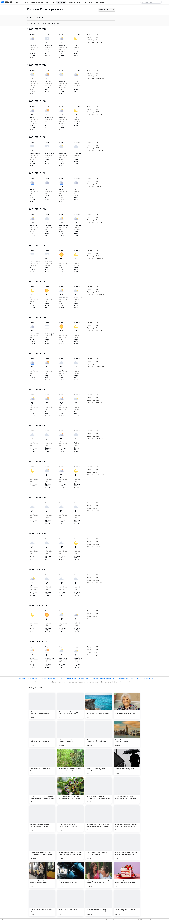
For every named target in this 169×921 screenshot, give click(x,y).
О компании (8, 919)
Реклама (15, 919)
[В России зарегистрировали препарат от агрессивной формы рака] (98, 903)
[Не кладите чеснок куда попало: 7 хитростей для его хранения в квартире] (127, 818)
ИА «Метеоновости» (162, 919)
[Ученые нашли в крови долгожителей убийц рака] (70, 875)
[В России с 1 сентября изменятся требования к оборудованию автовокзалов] (42, 875)
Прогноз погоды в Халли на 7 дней (77, 678)
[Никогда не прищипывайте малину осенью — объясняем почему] (98, 762)
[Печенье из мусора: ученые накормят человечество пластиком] (70, 903)
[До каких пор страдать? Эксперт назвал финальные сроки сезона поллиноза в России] (70, 847)
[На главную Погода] (8, 2)
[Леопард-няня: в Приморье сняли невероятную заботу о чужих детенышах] (70, 762)
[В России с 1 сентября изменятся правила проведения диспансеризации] (70, 734)
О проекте (102, 919)
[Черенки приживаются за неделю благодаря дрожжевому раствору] (98, 818)
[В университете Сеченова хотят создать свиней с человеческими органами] (42, 790)
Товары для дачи (147, 678)
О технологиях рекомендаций (131, 919)
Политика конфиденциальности (114, 919)
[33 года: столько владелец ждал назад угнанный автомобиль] (127, 847)
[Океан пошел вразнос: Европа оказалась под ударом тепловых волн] (98, 706)
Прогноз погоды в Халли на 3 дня (26, 678)
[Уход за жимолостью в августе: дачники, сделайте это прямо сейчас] (70, 790)
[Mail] (2, 2)
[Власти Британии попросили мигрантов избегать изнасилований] (127, 734)
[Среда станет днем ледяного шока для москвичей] (98, 847)
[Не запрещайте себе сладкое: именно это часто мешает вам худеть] (127, 875)
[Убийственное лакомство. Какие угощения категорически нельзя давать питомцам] (42, 706)
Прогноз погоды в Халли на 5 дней (51, 678)
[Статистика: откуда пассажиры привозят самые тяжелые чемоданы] (42, 903)
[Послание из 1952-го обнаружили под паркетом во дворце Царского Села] (70, 706)
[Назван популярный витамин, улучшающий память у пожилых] (127, 903)
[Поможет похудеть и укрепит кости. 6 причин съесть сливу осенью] (98, 734)
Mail (3, 919)
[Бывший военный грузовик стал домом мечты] (42, 762)
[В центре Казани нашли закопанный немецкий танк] (42, 734)
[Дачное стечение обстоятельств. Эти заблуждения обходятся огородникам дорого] (127, 790)
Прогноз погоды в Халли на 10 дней (102, 678)
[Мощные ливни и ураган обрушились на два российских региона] (98, 790)
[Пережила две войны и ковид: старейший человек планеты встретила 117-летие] (127, 706)
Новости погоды (122, 678)
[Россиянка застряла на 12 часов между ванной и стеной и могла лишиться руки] (42, 847)
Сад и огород (135, 678)
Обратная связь (144, 919)
